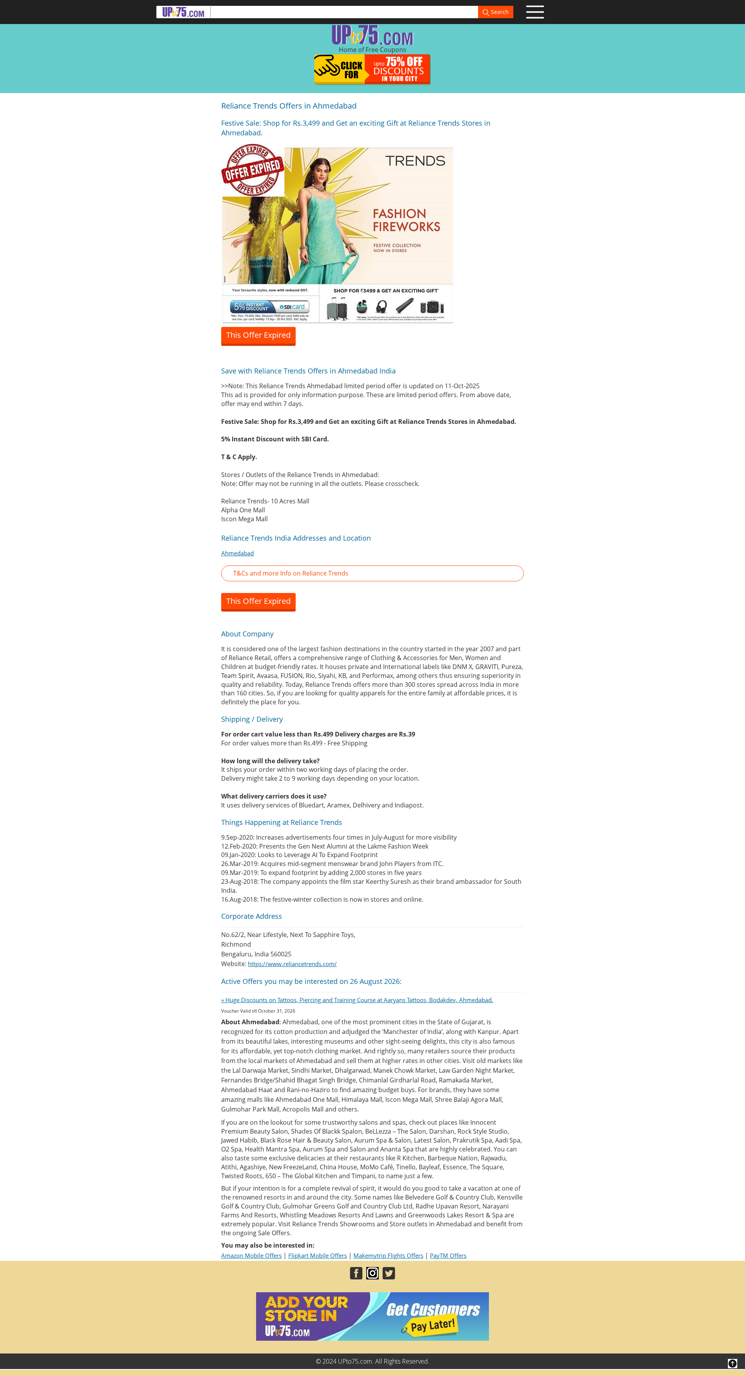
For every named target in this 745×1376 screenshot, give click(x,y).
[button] (372, 573)
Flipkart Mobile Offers (317, 1255)
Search (499, 12)
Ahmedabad (237, 553)
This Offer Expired (258, 335)
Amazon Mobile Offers (251, 1255)
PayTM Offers (448, 1255)
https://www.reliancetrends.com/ (292, 964)
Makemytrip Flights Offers (388, 1255)
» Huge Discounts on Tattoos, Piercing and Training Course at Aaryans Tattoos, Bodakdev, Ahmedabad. (357, 1000)
